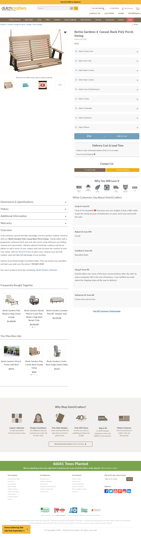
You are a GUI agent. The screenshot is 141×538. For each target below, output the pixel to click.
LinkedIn (129, 491)
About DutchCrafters (14, 479)
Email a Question (61, 515)
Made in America (13, 489)
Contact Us (11, 481)
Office (48, 20)
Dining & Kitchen (14, 20)
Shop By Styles (76, 479)
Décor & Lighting (70, 20)
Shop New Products (78, 486)
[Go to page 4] (35, 374)
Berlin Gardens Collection (46, 270)
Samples (121, 20)
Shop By (98, 20)
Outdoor (57, 20)
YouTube (115, 491)
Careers (10, 499)
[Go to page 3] (35, 327)
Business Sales (12, 486)
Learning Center (44, 479)
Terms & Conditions (13, 491)
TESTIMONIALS (134, 13)
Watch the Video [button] (69, 444)
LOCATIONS (109, 13)
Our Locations (12, 484)
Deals (130, 20)
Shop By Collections (78, 484)
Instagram (124, 491)
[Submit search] (76, 8)
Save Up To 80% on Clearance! (70, 2)
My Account (128, 8)
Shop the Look (76, 481)
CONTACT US (94, 13)
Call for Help (90, 170)
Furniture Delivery (13, 496)
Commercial (110, 20)
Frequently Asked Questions (48, 486)
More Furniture (86, 20)
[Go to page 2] (34, 327)
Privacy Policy (12, 494)
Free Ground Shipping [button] (84, 154)
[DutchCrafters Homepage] (14, 9)
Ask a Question (123, 170)
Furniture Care (44, 491)
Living (39, 20)
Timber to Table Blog (46, 481)
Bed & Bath (29, 20)
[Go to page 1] (32, 327)
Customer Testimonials (46, 489)
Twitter (111, 491)
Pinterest (120, 491)
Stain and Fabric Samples (79, 489)
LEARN (121, 13)
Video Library (44, 484)
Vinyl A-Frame (25, 252)
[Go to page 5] (37, 374)
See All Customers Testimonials (107, 311)
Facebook (106, 491)
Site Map (74, 491)
